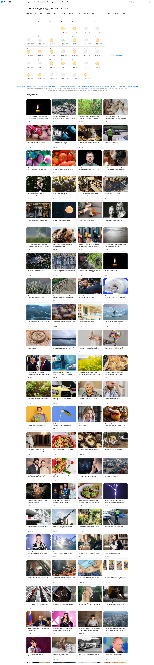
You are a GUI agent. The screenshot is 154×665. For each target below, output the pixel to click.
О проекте (93, 664)
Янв (40, 13)
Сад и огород (121, 86)
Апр (63, 13)
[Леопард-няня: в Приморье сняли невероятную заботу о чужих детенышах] (90, 111)
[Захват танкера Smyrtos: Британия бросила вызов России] (115, 239)
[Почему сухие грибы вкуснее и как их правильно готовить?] (90, 444)
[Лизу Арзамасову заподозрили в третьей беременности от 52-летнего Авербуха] (38, 470)
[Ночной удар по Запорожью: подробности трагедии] (64, 393)
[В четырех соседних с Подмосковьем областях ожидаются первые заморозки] (64, 188)
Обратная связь (131, 664)
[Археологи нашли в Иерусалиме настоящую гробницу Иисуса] (115, 367)
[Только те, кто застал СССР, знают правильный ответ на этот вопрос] (64, 265)
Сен (101, 13)
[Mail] (2, 2)
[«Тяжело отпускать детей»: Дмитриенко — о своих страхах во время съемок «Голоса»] (38, 649)
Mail (2, 664)
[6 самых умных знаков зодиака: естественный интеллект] (115, 546)
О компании (7, 664)
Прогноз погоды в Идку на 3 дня (25, 86)
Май (71, 13)
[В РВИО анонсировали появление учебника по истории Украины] (64, 418)
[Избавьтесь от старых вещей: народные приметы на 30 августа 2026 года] (38, 214)
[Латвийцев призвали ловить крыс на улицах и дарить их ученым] (90, 137)
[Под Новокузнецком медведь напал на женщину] (64, 239)
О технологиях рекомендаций (119, 664)
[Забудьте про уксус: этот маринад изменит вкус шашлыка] (64, 316)
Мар (55, 13)
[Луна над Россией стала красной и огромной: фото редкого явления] (64, 214)
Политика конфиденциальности (104, 664)
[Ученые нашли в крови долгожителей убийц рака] (64, 137)
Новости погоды (110, 86)
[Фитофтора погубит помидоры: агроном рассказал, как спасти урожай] (64, 162)
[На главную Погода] (7, 2)
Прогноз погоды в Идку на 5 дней (47, 86)
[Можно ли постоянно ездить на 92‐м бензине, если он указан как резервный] (90, 239)
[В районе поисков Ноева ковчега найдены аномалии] (38, 495)
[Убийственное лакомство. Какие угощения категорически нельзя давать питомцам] (115, 162)
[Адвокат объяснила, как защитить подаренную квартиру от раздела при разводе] (90, 342)
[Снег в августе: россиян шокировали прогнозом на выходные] (38, 290)
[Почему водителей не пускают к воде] (115, 444)
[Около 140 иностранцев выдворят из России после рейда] (90, 290)
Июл (86, 13)
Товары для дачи (133, 86)
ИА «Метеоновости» (148, 664)
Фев (48, 13)
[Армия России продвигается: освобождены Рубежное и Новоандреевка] (64, 521)
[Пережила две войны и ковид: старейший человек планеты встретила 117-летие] (90, 393)
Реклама (14, 664)
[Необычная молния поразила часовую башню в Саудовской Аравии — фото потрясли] (115, 495)
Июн (78, 13)
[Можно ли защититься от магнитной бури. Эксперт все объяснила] (115, 393)
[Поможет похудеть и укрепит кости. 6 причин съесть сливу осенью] (38, 162)
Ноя (116, 13)
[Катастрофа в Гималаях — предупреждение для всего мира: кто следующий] (64, 111)
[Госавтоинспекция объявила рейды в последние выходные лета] (115, 521)
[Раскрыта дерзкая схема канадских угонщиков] (115, 470)
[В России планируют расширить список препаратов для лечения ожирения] (90, 572)
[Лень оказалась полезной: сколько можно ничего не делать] (90, 214)
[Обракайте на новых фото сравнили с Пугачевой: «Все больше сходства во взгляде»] (115, 214)
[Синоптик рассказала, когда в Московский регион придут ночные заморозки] (38, 265)
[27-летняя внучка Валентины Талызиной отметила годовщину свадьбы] (90, 598)
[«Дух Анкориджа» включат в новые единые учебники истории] (38, 367)
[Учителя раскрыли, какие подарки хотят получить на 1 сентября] (115, 342)
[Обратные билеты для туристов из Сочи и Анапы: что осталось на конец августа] (38, 598)
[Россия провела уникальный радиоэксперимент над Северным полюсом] (115, 316)
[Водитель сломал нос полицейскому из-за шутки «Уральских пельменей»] (115, 137)
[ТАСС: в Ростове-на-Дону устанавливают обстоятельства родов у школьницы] (115, 111)
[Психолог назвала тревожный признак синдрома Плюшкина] (90, 188)
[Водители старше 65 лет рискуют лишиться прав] (38, 572)
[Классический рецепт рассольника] (38, 342)
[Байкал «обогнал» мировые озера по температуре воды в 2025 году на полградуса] (64, 342)
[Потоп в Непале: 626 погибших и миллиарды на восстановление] (64, 290)
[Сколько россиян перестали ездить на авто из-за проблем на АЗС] (90, 546)
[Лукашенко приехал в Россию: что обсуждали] (38, 623)
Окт (108, 13)
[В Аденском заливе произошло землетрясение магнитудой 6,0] (64, 546)
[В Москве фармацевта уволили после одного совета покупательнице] (38, 521)
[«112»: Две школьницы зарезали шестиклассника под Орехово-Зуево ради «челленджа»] (38, 111)
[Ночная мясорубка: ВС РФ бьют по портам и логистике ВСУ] (90, 265)
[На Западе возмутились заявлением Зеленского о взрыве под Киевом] (90, 162)
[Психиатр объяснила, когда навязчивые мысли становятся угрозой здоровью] (115, 598)
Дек (123, 13)
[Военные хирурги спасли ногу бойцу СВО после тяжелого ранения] (64, 367)
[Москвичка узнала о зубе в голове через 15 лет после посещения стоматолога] (90, 470)
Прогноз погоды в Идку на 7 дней (70, 86)
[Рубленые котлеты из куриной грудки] (64, 470)
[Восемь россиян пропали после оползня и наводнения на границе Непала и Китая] (115, 623)
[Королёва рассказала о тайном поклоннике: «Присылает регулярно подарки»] (64, 623)
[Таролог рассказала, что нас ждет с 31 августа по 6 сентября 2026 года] (115, 572)
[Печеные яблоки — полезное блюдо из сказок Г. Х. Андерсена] (115, 418)
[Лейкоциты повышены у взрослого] (90, 418)
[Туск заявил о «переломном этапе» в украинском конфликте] (115, 649)
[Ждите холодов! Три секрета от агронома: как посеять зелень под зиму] (38, 393)
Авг (93, 13)
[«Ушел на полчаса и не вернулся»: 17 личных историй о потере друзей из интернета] (90, 623)
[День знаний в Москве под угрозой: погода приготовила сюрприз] (38, 188)
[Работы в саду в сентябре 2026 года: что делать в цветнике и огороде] (90, 521)
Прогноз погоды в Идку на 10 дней (92, 86)
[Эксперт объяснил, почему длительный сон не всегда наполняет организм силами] (64, 649)
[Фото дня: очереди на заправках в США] (90, 649)
